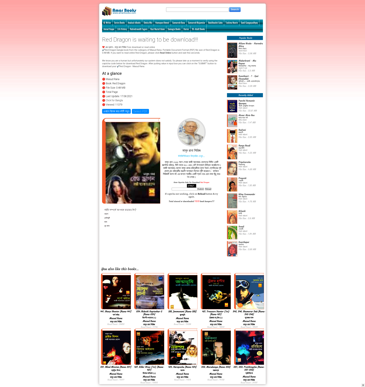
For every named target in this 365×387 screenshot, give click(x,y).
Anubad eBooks (134, 22)
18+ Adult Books (198, 29)
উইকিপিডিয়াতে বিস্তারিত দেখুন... (191, 156)
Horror (186, 29)
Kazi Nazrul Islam (157, 29)
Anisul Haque (109, 29)
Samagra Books (174, 29)
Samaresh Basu (178, 22)
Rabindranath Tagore (138, 29)
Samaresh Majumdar (196, 22)
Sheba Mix (148, 22)
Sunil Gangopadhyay (249, 22)
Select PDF (140, 111)
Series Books (119, 22)
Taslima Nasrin (232, 22)
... (137, 269)
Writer (108, 22)
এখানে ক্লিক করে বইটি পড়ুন (116, 111)
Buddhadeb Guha (215, 22)
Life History (122, 29)
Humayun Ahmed (162, 22)
